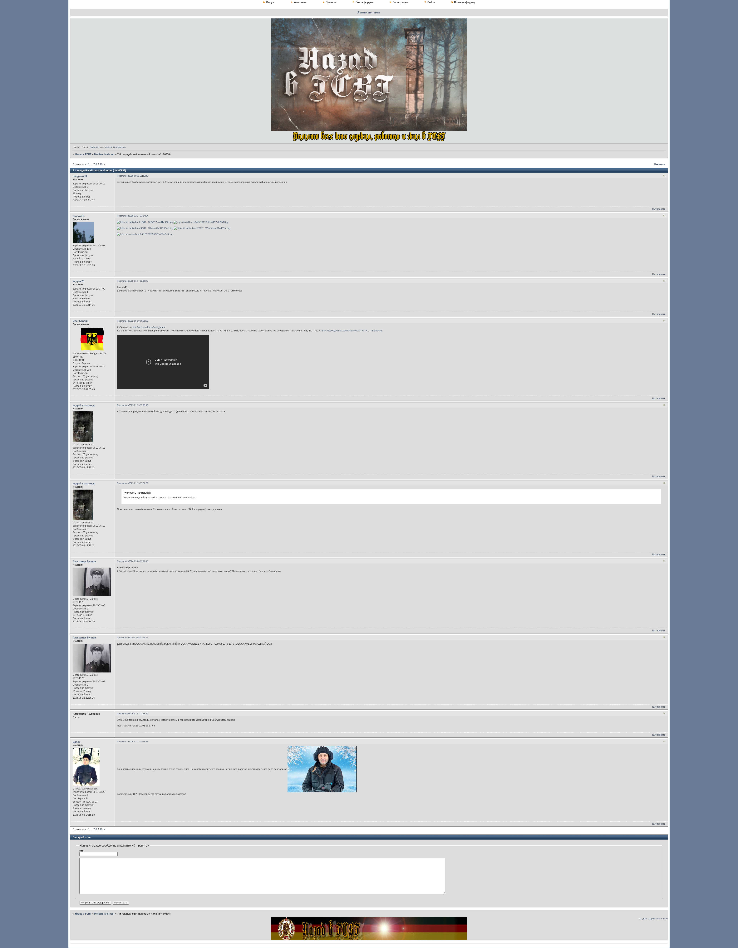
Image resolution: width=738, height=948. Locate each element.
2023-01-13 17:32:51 (138, 483)
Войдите (94, 147)
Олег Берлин (80, 321)
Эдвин (77, 741)
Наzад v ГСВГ (83, 154)
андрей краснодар (84, 405)
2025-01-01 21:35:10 (138, 713)
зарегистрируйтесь (115, 147)
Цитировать (658, 209)
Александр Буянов (84, 561)
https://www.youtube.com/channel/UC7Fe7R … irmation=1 (352, 330)
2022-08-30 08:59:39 (138, 321)
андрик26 (78, 281)
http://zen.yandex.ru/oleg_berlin (149, 327)
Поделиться (123, 176)
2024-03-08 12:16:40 (138, 561)
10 (101, 164)
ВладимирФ (80, 176)
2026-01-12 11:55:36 (138, 741)
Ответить (659, 164)
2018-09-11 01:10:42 (138, 176)
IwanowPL (79, 216)
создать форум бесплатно (653, 918)
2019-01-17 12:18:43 (138, 281)
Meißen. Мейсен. (104, 154)
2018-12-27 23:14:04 (138, 216)
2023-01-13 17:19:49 (138, 405)
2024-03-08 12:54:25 (138, 637)
